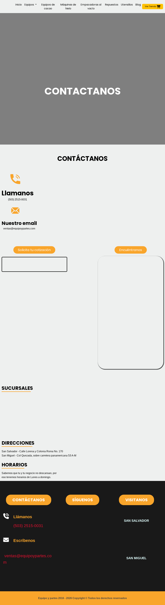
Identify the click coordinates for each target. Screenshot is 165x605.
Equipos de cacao (48, 6)
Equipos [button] (29, 4)
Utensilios (127, 4)
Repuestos (111, 4)
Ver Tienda (151, 6)
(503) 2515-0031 (28, 525)
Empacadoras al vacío (91, 6)
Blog (138, 4)
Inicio (18, 4)
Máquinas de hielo (68, 6)
